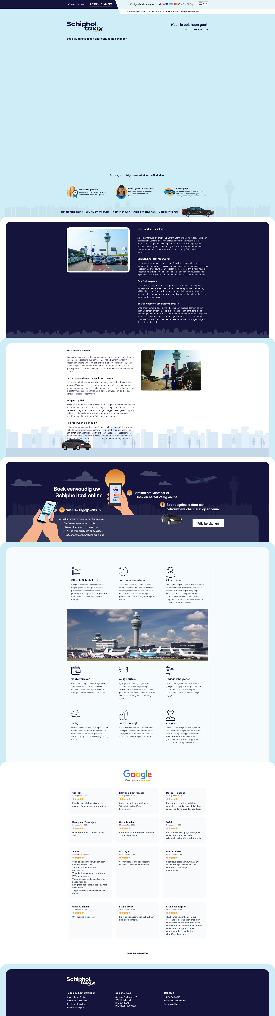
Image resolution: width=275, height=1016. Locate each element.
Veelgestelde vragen (142, 4)
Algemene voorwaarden (175, 1000)
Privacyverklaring (172, 1004)
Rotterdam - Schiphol (77, 1000)
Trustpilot (169, 11)
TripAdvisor (154, 11)
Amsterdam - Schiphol (77, 997)
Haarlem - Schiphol (75, 1007)
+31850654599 (101, 4)
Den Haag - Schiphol (76, 1004)
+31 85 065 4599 (172, 997)
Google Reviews (188, 11)
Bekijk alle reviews (137, 953)
